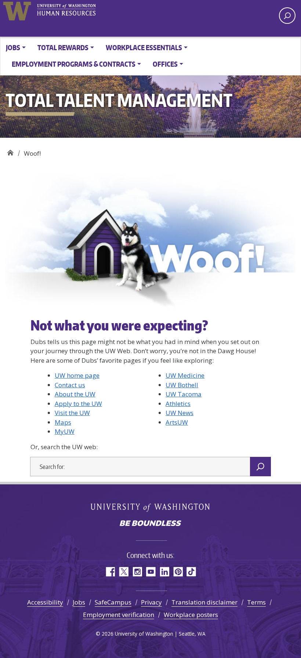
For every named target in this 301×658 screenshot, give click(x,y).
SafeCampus (113, 602)
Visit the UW (72, 413)
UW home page (77, 375)
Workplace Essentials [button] (144, 47)
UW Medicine (185, 375)
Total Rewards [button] (62, 47)
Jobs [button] (13, 47)
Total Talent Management (10, 150)
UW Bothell (182, 385)
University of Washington (16, 11)
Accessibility (45, 602)
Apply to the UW (78, 403)
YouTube (151, 572)
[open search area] (287, 15)
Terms (256, 602)
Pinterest (178, 572)
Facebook (110, 572)
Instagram (137, 572)
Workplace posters (191, 614)
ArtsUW (177, 422)
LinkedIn (164, 572)
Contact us (70, 385)
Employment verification (118, 614)
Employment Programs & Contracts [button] (73, 64)
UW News (179, 413)
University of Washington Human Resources (66, 11)
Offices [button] (165, 64)
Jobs (79, 602)
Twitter (123, 572)
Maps (63, 422)
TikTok (191, 572)
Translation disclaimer (204, 602)
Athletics (178, 403)
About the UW (75, 394)
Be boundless (150, 524)
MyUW (65, 431)
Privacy (151, 602)
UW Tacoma (184, 394)
